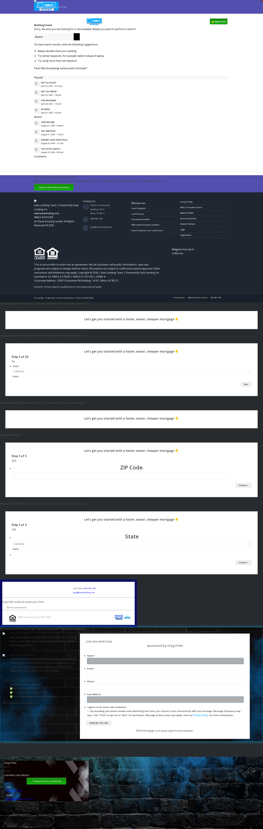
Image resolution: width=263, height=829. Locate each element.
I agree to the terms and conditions (106, 707)
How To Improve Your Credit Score (147, 230)
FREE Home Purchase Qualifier (146, 224)
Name (91, 655)
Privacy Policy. (201, 715)
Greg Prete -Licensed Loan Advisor (59, 298)
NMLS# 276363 (186, 213)
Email (90, 668)
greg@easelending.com (101, 227)
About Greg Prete (188, 218)
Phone (91, 681)
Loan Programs (139, 208)
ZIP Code (132, 467)
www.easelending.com (46, 213)
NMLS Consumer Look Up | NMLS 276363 (34, 617)
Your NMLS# (94, 694)
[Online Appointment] (94, 21)
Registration (185, 235)
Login (182, 229)
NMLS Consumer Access (191, 207)
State (16, 366)
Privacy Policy (186, 201)
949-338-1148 (96, 218)
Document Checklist (141, 219)
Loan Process (138, 214)
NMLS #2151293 (43, 217)
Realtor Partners (187, 224)
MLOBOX (89, 298)
